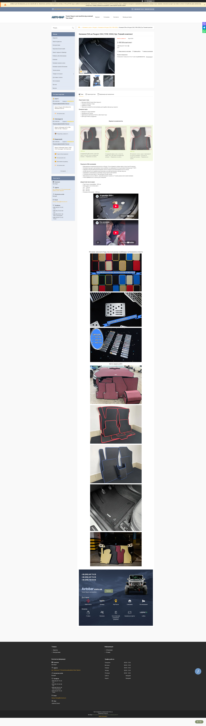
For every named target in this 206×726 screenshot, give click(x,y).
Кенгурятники (56, 45)
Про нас (55, 84)
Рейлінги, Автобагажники (59, 56)
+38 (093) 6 (86, 574)
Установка (106, 17)
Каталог (108, 591)
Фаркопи (55, 38)
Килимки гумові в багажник (60, 66)
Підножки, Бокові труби (59, 48)
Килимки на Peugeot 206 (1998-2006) (108, 27)
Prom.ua (111, 711)
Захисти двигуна (57, 41)
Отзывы (108, 652)
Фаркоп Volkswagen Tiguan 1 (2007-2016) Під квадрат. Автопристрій (63, 148)
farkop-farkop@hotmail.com (60, 201)
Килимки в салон (87, 27)
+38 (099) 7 (86, 580)
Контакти (116, 17)
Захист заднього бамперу (59, 52)
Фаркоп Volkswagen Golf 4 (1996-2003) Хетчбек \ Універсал (63, 128)
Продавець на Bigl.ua (103, 713)
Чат (200, 721)
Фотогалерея (56, 81)
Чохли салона (56, 70)
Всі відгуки (63, 171)
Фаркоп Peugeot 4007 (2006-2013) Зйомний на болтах (63, 107)
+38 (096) (85, 577)
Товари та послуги (57, 73)
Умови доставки (127, 17)
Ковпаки (55, 59)
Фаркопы (55, 650)
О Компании (109, 650)
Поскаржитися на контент (99, 714)
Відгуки (97, 17)
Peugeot (95, 27)
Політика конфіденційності (112, 714)
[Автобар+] (58, 17)
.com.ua (92, 589)
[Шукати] (73, 28)
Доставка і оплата (57, 77)
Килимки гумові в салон (59, 63)
